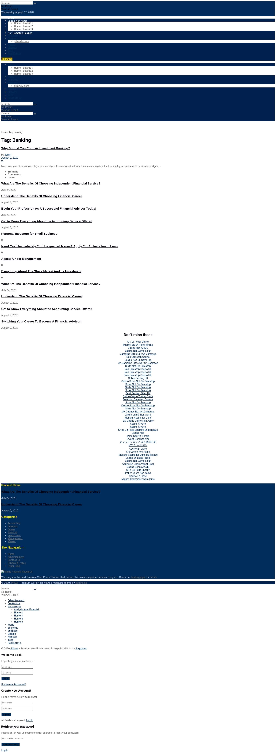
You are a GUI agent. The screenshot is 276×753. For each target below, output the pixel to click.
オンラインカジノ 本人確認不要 (138, 441)
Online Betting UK (138, 378)
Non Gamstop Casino (138, 356)
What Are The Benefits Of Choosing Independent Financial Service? (50, 183)
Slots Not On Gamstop (138, 366)
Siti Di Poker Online (138, 341)
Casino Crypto (138, 423)
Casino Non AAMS (138, 347)
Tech (10, 50)
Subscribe (6, 59)
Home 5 (18, 621)
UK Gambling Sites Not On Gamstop (138, 363)
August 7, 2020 (9, 157)
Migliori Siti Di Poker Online (138, 344)
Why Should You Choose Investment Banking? (35, 148)
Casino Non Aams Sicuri (138, 350)
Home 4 (18, 618)
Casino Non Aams (17, 20)
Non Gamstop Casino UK (138, 369)
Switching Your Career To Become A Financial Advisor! (41, 321)
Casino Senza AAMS (138, 466)
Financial (12, 532)
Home (11, 20)
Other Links (14, 566)
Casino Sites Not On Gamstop (138, 381)
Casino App (138, 432)
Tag (11, 132)
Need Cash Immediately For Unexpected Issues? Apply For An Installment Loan (59, 246)
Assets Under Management (21, 258)
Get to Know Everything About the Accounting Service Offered (46, 221)
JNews (14, 582)
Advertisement (16, 556)
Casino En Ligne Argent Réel (138, 463)
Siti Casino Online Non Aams (138, 420)
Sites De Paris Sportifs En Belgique (138, 429)
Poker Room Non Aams (138, 473)
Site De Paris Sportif (138, 469)
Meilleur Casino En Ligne (138, 417)
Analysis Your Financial (26, 609)
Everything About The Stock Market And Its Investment (41, 271)
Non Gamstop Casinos (20, 33)
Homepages (14, 606)
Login (11, 17)
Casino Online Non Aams (138, 414)
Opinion (12, 44)
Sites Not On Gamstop (138, 384)
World (11, 32)
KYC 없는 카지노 (138, 445)
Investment (14, 535)
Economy (13, 35)
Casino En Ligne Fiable (138, 457)
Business (13, 38)
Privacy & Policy (17, 563)
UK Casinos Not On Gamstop (138, 411)
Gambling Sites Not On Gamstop (138, 353)
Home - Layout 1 (23, 23)
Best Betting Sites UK (138, 393)
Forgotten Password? (13, 684)
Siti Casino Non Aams (138, 451)
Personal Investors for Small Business (29, 233)
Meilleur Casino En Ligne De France (138, 454)
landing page (138, 577)
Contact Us (14, 559)
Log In (29, 720)
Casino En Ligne (138, 448)
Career (11, 529)
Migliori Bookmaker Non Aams (138, 479)
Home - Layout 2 (23, 26)
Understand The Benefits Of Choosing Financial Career (41, 196)
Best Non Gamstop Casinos (138, 399)
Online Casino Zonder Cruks (138, 396)
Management (15, 538)
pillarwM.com (21, 41)
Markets (12, 47)
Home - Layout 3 (23, 29)
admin (8, 154)
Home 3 (18, 615)
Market (12, 541)
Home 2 (18, 612)
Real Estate (14, 53)
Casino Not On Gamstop (138, 359)
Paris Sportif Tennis (138, 435)
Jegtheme (81, 582)
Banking (18, 132)
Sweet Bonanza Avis (138, 438)
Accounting (14, 523)
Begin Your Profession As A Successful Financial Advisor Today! (48, 208)
